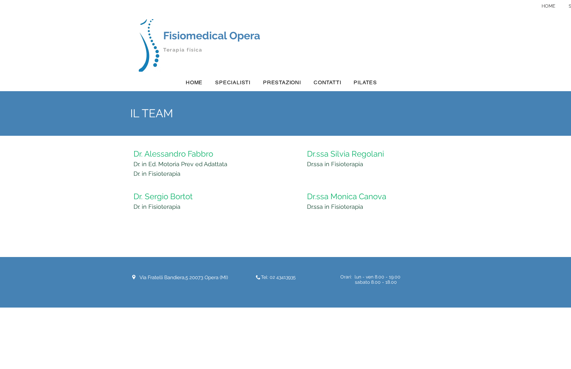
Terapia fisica (182, 50)
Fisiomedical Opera (211, 35)
